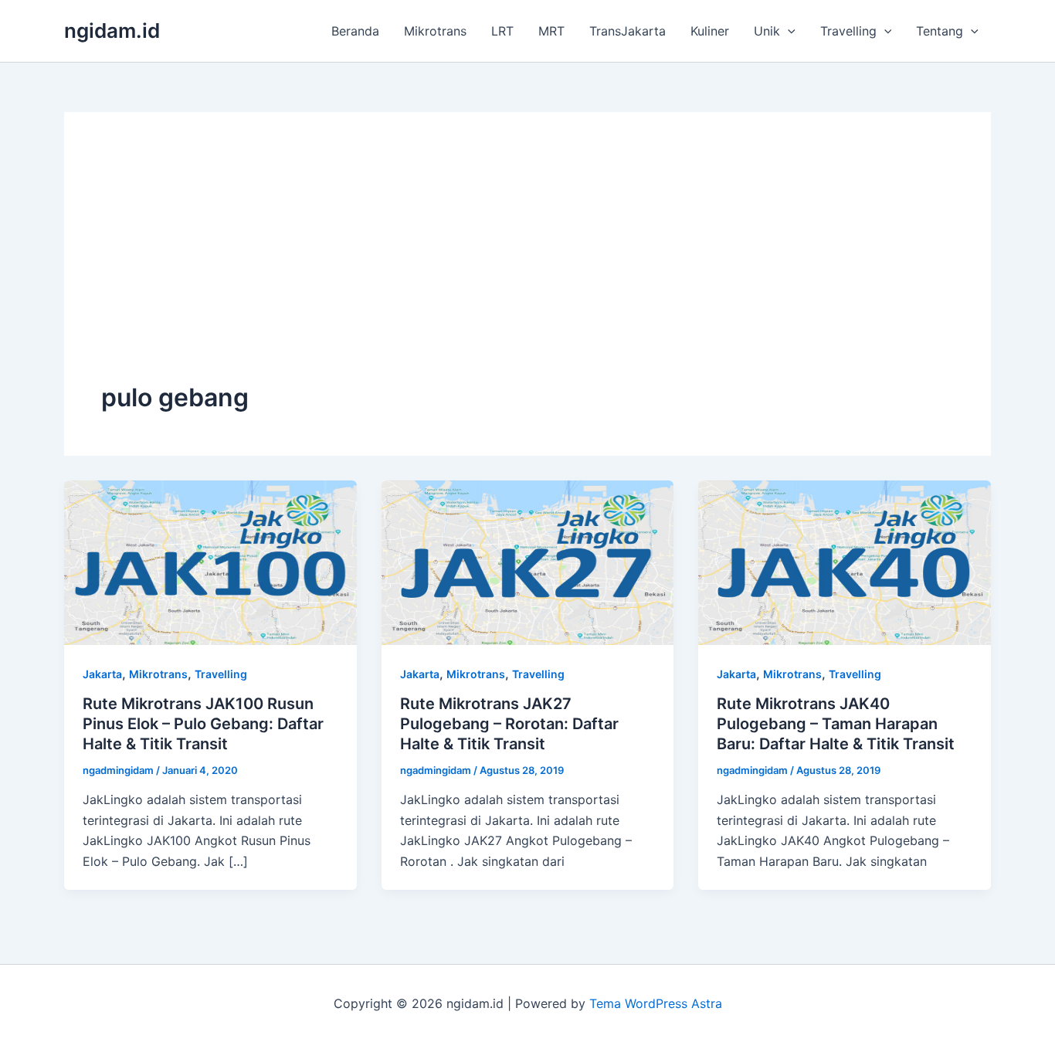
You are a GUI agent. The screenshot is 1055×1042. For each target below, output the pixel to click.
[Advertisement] (527, 265)
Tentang (939, 31)
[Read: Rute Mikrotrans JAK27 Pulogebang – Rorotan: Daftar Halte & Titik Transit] (528, 561)
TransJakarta (627, 31)
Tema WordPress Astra (655, 1003)
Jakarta (102, 674)
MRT (551, 31)
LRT (502, 31)
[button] (787, 31)
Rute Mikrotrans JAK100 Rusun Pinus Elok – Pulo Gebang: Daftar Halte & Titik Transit (203, 723)
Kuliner (709, 31)
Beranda (355, 31)
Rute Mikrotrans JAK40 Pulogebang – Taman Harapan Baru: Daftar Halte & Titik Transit (836, 723)
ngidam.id (112, 30)
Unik (767, 31)
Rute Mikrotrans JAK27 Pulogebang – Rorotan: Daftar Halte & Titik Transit (509, 723)
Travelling (848, 31)
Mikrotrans (435, 31)
